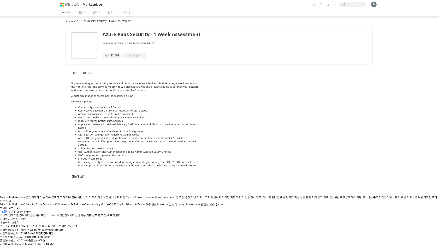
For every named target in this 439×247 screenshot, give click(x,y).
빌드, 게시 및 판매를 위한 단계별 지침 (277, 197)
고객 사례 (65, 197)
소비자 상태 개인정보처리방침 (17, 215)
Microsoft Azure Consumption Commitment (151, 197)
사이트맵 (40, 215)
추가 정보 (87, 73)
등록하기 (216, 197)
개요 (75, 73)
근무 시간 (77, 197)
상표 (94, 215)
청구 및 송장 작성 (186, 197)
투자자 (219, 204)
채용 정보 (151, 204)
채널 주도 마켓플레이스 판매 (383, 197)
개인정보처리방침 (69, 215)
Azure (39, 204)
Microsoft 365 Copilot (113, 204)
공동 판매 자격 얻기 (311, 197)
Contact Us (52, 215)
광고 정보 (103, 215)
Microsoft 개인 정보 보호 (200, 204)
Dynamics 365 (51, 204)
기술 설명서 (104, 197)
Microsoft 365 (67, 204)
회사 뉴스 (180, 204)
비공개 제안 (118, 197)
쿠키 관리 (115, 215)
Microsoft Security (25, 204)
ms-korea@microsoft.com (48, 229)
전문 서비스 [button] (72, 20)
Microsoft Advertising (88, 204)
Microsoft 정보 (165, 204)
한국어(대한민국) (10, 208)
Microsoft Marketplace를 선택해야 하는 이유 (25, 197)
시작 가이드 (90, 197)
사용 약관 (86, 215)
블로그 (55, 197)
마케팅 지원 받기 (231, 197)
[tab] (76, 73)
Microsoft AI (7, 204)
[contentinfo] (81, 21)
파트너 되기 (203, 197)
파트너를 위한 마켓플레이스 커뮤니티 (345, 197)
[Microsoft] (69, 5)
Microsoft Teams (135, 204)
